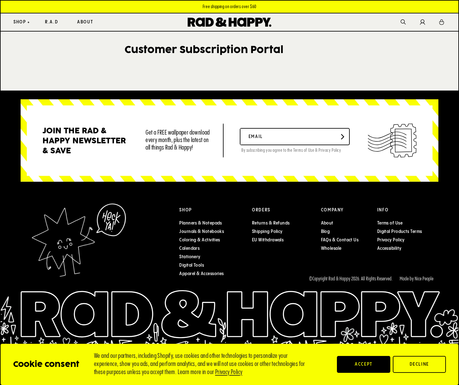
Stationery (189, 256)
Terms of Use (389, 223)
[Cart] (442, 22)
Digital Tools (191, 265)
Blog (325, 231)
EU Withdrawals (268, 240)
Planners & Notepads (200, 223)
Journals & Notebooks (201, 231)
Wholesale (331, 248)
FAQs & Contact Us (340, 240)
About (327, 223)
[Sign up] (342, 136)
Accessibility (389, 248)
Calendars (189, 248)
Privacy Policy (229, 372)
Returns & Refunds (271, 223)
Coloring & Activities (199, 240)
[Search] (403, 22)
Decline (419, 364)
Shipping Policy (267, 231)
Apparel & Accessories (201, 273)
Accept (364, 364)
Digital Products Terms (399, 231)
